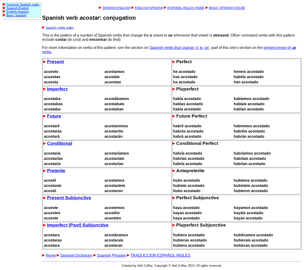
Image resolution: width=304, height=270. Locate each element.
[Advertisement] (22, 93)
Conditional (59, 143)
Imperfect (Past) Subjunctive (78, 225)
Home (51, 255)
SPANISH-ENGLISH (116, 8)
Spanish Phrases (111, 255)
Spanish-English (17, 8)
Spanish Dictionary (76, 255)
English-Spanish (17, 12)
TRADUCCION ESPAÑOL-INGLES (160, 255)
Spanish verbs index (60, 27)
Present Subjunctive (69, 197)
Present (55, 61)
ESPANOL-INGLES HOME (185, 8)
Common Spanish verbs (22, 4)
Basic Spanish (16, 15)
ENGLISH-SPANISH (149, 8)
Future (54, 116)
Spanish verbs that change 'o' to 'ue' (179, 48)
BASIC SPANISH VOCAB (227, 8)
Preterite (56, 170)
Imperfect (57, 88)
